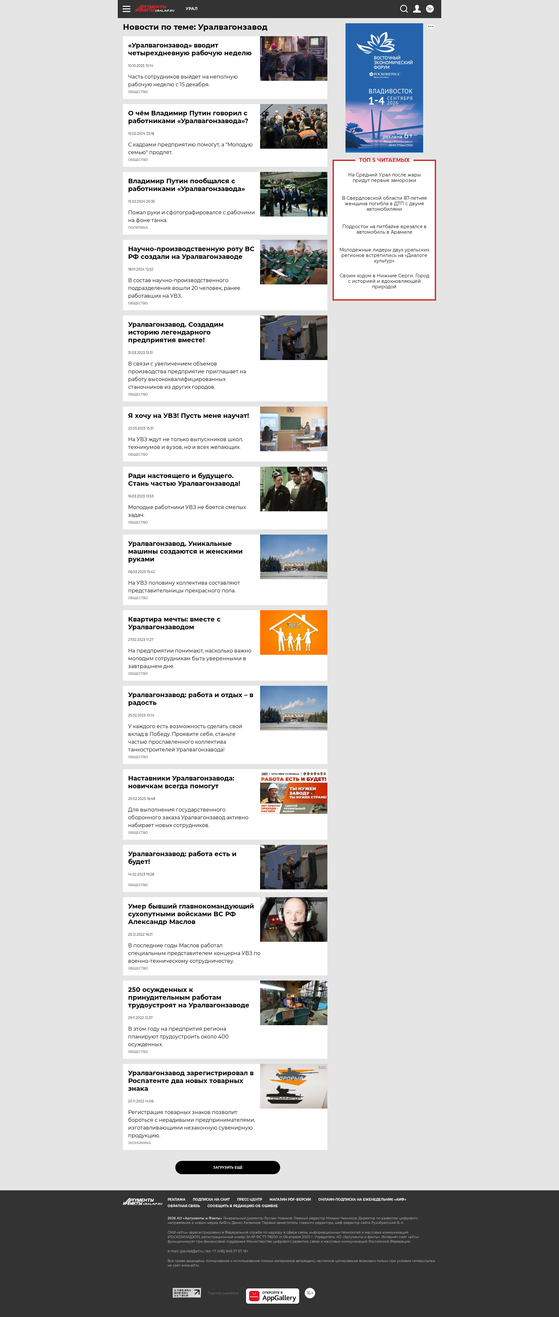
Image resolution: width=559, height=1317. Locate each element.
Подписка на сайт (211, 1199)
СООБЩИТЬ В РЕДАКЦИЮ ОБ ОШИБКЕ (242, 1206)
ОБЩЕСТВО (138, 92)
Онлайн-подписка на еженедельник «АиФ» (362, 1199)
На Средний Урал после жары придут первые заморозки (384, 177)
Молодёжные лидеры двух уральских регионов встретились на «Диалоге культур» (384, 255)
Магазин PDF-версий (290, 1199)
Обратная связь (184, 1206)
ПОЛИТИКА (138, 227)
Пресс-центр (249, 1199)
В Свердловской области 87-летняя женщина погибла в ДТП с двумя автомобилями (384, 204)
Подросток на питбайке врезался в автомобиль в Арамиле (384, 229)
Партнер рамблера (223, 1293)
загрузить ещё (228, 1167)
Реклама (176, 1199)
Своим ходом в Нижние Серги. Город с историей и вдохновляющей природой (384, 281)
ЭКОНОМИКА (139, 1143)
